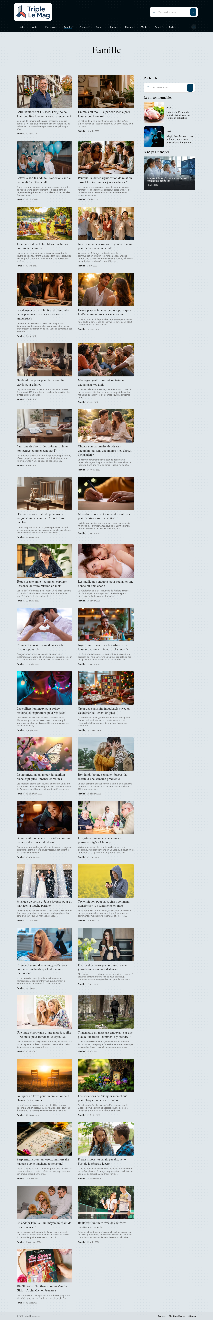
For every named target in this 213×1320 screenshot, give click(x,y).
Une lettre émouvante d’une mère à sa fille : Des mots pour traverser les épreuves (44, 1034)
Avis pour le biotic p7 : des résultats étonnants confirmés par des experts (167, 179)
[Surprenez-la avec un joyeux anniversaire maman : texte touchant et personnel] (44, 1139)
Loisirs (169, 131)
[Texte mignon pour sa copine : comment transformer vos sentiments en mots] (105, 881)
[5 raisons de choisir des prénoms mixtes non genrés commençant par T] (44, 426)
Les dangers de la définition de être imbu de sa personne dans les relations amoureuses (43, 314)
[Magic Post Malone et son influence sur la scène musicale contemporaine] (154, 136)
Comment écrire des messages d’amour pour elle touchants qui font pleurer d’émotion (42, 969)
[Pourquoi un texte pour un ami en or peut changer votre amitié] (44, 1075)
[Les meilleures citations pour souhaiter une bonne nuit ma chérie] (105, 561)
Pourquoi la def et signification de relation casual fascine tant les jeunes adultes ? (105, 180)
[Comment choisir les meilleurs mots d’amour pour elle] (44, 624)
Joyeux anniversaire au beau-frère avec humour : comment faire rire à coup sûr (103, 647)
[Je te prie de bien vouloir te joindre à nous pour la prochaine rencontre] (105, 223)
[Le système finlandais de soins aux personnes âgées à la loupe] (105, 817)
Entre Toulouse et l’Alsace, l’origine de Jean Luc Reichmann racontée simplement (44, 114)
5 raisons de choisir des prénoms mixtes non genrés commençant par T (42, 448)
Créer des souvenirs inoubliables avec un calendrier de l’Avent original (104, 710)
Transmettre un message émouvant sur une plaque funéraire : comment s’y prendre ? (105, 1034)
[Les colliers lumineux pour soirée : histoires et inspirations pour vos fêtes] (44, 688)
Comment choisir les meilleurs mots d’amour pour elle (40, 647)
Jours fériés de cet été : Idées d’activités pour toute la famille (42, 246)
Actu (168, 107)
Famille (20, 133)
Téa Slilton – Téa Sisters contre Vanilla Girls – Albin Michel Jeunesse (42, 1288)
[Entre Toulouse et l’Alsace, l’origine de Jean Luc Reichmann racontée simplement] (44, 91)
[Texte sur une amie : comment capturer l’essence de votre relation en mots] (44, 561)
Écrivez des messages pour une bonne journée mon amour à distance (102, 967)
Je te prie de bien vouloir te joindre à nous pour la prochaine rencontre (105, 246)
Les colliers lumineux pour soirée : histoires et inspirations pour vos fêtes (41, 710)
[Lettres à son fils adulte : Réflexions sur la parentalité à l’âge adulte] (44, 157)
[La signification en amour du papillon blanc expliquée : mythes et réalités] (44, 754)
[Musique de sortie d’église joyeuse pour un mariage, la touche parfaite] (44, 881)
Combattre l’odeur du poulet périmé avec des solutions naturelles (178, 115)
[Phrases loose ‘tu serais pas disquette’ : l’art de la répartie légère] (105, 1139)
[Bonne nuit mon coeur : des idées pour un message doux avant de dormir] (44, 817)
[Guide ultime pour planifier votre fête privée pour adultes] (44, 359)
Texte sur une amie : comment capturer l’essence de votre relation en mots (42, 583)
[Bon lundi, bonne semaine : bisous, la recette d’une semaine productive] (105, 754)
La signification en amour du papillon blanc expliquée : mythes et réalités (41, 776)
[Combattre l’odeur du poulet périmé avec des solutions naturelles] (154, 112)
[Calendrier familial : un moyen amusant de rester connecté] (44, 1202)
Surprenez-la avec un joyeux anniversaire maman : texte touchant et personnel (43, 1161)
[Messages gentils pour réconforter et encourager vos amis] (105, 359)
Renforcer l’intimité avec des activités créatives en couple (102, 1225)
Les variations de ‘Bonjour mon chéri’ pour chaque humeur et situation (102, 1098)
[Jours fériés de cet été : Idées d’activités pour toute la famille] (44, 223)
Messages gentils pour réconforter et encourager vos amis (101, 382)
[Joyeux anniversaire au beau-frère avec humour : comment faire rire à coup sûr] (105, 624)
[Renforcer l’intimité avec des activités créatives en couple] (105, 1202)
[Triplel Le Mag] (33, 12)
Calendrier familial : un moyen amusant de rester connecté (44, 1225)
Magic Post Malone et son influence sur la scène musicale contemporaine (180, 139)
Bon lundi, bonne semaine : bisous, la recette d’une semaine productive (102, 776)
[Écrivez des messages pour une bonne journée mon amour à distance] (105, 944)
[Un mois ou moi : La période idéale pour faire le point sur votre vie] (105, 91)
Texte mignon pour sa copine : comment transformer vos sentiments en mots (104, 903)
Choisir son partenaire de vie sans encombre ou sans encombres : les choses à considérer (105, 450)
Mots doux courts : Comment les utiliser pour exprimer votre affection (104, 516)
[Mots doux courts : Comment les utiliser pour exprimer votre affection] (105, 493)
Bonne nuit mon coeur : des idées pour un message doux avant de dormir (44, 840)
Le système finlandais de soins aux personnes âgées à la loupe (100, 840)
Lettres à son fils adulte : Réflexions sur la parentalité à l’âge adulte (44, 180)
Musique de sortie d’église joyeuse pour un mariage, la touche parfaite (44, 903)
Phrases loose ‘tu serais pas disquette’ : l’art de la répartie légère (103, 1161)
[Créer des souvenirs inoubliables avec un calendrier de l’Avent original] (105, 688)
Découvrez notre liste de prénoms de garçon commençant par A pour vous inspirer (40, 518)
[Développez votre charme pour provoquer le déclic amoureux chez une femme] (105, 289)
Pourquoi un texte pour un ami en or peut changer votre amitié (43, 1098)
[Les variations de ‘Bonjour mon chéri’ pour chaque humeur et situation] (105, 1075)
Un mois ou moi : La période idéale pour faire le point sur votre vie (104, 114)
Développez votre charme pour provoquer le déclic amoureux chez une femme (104, 312)
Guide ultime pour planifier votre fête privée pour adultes (40, 382)
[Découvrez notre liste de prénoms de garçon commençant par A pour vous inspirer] (44, 493)
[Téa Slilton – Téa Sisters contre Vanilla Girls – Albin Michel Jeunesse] (44, 1265)
